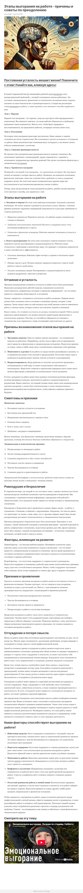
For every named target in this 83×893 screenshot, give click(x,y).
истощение (22, 163)
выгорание (57, 94)
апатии (17, 761)
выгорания (14, 106)
